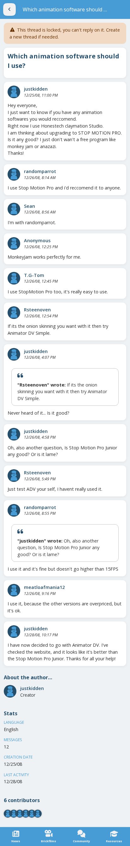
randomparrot (40, 171)
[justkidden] (14, 92)
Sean (29, 206)
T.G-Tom (34, 275)
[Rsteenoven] (14, 312)
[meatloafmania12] (14, 590)
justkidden (36, 89)
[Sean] (14, 209)
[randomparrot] (14, 174)
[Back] (9, 9)
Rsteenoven (37, 310)
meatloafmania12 (44, 587)
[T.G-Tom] (14, 278)
